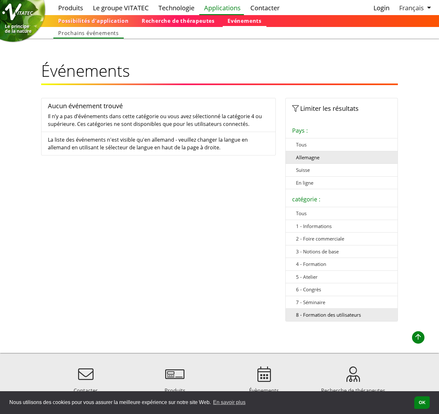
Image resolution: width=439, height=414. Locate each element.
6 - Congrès (308, 289)
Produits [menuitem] (70, 8)
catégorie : (306, 199)
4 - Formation (311, 264)
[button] (414, 7)
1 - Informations (314, 226)
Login (381, 8)
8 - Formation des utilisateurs (328, 315)
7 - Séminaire (310, 302)
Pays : (300, 130)
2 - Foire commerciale (320, 238)
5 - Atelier (307, 277)
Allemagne (307, 157)
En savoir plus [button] (229, 402)
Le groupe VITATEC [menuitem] (121, 8)
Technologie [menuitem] (176, 8)
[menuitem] (93, 21)
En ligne (304, 183)
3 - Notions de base (317, 251)
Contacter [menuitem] (265, 8)
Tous (301, 144)
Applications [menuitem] (222, 8)
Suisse (303, 170)
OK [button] (422, 402)
